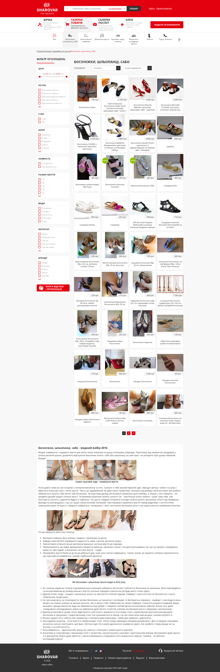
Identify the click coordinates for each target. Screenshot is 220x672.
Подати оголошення (167, 24)
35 (43, 186)
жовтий (45, 148)
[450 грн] (87, 401)
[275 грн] (115, 284)
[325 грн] (115, 205)
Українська (139, 650)
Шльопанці (47, 215)
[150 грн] (87, 88)
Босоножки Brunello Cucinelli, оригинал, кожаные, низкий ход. (170, 107)
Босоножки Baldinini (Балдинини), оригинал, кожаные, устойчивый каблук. (115, 146)
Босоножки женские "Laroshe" (114, 185)
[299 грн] (87, 244)
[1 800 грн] (115, 127)
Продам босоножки (142, 381)
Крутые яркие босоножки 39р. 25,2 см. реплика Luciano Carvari (87, 264)
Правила (98, 657)
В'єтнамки (46, 218)
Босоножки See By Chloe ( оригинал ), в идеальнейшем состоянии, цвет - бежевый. (142, 146)
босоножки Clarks (87, 107)
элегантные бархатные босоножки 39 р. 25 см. (115, 303)
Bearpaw (46, 266)
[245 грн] (142, 166)
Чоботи (150, 39)
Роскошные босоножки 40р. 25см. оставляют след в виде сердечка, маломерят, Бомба (87, 342)
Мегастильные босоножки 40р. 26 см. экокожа (115, 263)
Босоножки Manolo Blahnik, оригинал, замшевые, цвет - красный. (142, 107)
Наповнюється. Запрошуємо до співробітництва (105, 24)
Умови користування (119, 657)
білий (44, 138)
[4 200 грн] (142, 88)
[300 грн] (87, 205)
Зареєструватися (164, 8)
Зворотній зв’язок (173, 650)
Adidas (45, 263)
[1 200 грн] (142, 362)
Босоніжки (46, 208)
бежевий (46, 135)
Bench (44, 272)
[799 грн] (142, 205)
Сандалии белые (87, 224)
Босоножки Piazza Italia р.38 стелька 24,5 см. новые (115, 420)
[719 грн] (170, 205)
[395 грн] (142, 401)
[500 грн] (115, 362)
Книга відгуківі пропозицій (54, 288)
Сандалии (114, 224)
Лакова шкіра (48, 247)
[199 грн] (142, 244)
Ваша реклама (157, 657)
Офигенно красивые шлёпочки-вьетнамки (170, 342)
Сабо (44, 221)
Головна (73, 657)
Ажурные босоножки (87, 381)
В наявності (47, 163)
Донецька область (50, 100)
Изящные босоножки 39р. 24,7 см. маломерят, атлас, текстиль (143, 303)
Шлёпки (170, 146)
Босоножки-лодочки (142, 342)
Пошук (134, 8)
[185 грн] (87, 166)
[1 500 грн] (170, 284)
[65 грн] (115, 401)
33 (43, 179)
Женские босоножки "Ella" (143, 185)
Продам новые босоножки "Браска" (87, 420)
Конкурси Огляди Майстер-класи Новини (134, 23)
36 (43, 189)
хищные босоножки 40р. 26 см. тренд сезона (142, 263)
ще (39, 106)
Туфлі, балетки (165, 39)
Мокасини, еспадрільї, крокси (134, 41)
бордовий (46, 141)
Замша (45, 240)
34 (43, 183)
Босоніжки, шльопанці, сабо (70, 40)
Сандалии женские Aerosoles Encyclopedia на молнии (170, 225)
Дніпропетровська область (54, 97)
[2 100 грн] (115, 88)
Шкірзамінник (48, 237)
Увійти (152, 8)
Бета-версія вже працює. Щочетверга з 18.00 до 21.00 (53, 24)
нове (44, 119)
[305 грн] (170, 166)
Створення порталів (102, 668)
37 (43, 192)
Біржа (86, 657)
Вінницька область (50, 90)
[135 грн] (170, 323)
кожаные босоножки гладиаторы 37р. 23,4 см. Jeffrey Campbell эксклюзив (170, 303)
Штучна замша (49, 244)
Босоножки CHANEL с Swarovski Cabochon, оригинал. (87, 146)
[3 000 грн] (142, 127)
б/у (43, 122)
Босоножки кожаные (142, 420)
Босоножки (115, 381)
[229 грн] (87, 284)
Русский (127, 650)
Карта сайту (47, 664)
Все (54, 39)
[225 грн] (115, 323)
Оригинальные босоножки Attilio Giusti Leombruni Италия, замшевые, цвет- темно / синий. (114, 108)
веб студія (122, 668)
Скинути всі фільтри (45, 62)
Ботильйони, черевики (86, 40)
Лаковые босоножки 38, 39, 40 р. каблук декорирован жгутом (87, 303)
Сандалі (45, 211)
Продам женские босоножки (170, 381)
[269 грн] (115, 244)
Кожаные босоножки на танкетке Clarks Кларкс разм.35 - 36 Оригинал (170, 420)
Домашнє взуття (102, 39)
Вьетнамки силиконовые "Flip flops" (87, 185)
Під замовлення (49, 167)
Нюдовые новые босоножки (115, 342)
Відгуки (140, 657)
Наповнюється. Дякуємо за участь (79, 23)
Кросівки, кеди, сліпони (118, 40)
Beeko (44, 269)
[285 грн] (170, 127)
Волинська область (50, 93)
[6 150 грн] (87, 127)
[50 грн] (170, 362)
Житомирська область (52, 103)
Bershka (45, 276)
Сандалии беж (170, 185)
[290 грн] (115, 166)
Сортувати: (79, 68)
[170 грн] (87, 362)
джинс (45, 144)
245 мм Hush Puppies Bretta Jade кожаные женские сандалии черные (142, 225)
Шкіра (44, 234)
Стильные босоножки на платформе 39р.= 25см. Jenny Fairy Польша (170, 264)
